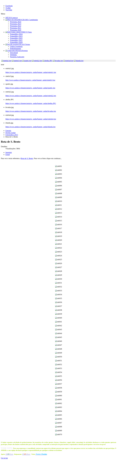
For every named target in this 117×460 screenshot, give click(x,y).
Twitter (8, 8)
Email (7, 155)
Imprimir (8, 152)
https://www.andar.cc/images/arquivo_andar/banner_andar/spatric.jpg (30, 88)
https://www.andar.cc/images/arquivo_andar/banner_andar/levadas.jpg (30, 111)
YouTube (8, 10)
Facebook (9, 6)
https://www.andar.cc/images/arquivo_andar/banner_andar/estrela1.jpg (30, 72)
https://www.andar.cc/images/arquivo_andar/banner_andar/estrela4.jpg (30, 119)
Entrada (8, 131)
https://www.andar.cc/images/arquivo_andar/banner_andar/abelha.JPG (30, 103)
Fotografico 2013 (11, 135)
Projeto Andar (10, 133)
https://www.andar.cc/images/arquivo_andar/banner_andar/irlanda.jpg (30, 127)
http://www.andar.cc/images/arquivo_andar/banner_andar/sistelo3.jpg (30, 80)
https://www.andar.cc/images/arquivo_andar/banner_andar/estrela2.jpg (30, 96)
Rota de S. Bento (27, 158)
